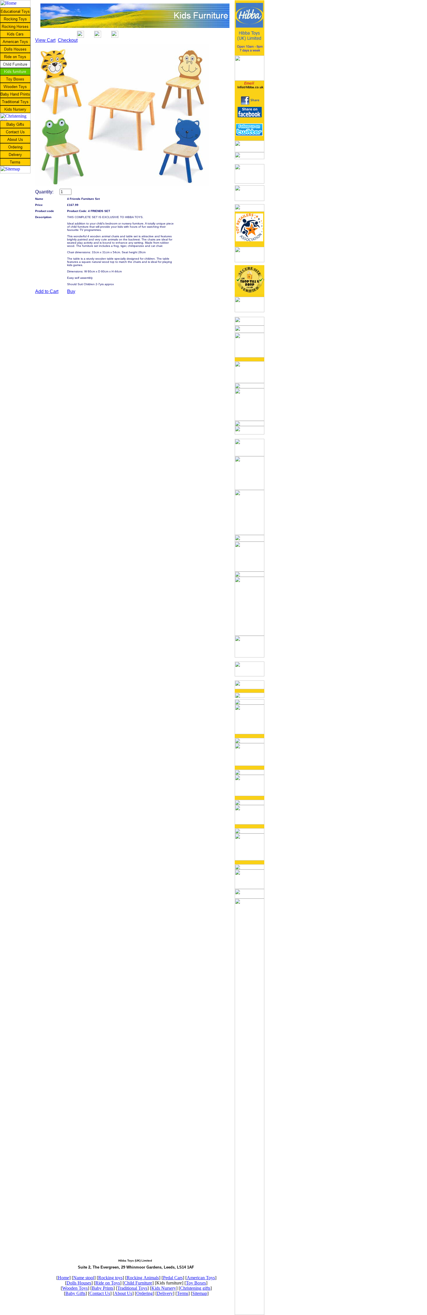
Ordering (144, 1293)
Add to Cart (46, 291)
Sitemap (199, 1293)
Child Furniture (138, 1282)
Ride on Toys (107, 1282)
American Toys (201, 1277)
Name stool (83, 1277)
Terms (182, 1293)
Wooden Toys (75, 1288)
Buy (71, 291)
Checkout (68, 40)
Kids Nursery (163, 1288)
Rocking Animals (143, 1277)
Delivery (165, 1293)
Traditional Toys (132, 1288)
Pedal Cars (173, 1277)
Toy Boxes (196, 1282)
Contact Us (99, 1293)
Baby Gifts (75, 1293)
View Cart (45, 40)
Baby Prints (102, 1288)
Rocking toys (110, 1277)
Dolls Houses (79, 1282)
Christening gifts (195, 1288)
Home (63, 1277)
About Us (123, 1293)
